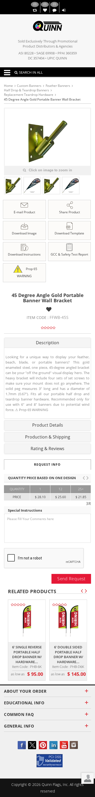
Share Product (69, 212)
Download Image (24, 233)
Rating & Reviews (47, 448)
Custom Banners (29, 85)
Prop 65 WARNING (27, 272)
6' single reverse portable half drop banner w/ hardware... (27, 654)
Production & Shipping (47, 437)
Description (47, 343)
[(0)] (35, 10)
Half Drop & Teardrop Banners (26, 90)
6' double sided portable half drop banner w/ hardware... (68, 654)
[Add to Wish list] (48, 309)
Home (8, 85)
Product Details (47, 425)
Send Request (71, 579)
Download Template (69, 233)
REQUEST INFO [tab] (47, 464)
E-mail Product (24, 212)
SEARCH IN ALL (31, 72)
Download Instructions (24, 254)
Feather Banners (58, 85)
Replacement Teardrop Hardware (28, 94)
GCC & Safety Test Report (69, 254)
